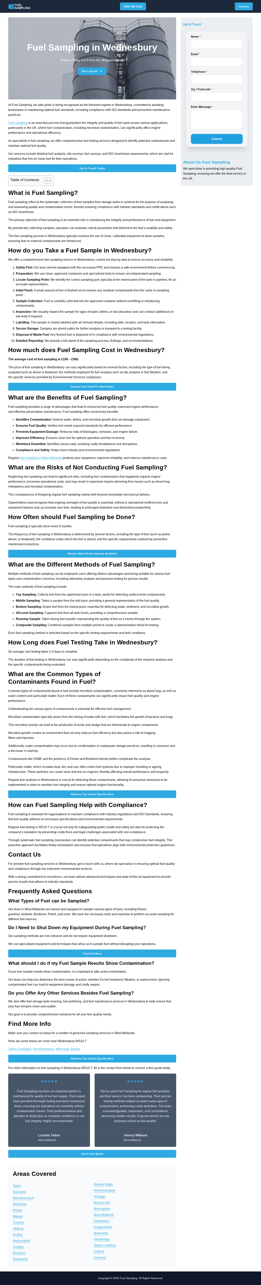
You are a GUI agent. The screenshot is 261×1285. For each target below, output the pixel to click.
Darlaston (24, 1049)
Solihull (99, 1251)
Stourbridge (102, 1239)
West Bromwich (43, 1049)
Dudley (18, 1234)
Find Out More (92, 953)
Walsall (18, 1216)
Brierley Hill (102, 1202)
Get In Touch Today (92, 168)
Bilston (75, 1049)
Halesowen (101, 1221)
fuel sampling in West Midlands (41, 458)
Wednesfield (21, 1240)
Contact (244, 6)
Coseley (18, 1222)
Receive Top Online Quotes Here (92, 794)
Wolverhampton (104, 1190)
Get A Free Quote (92, 1153)
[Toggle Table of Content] (45, 180)
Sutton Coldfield (105, 1245)
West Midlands (104, 1214)
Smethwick (20, 1259)
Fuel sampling (18, 122)
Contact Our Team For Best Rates (92, 386)
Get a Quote (89, 71)
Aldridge (99, 1196)
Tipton (12, 1049)
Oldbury (18, 1228)
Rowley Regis (103, 1184)
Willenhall (62, 1049)
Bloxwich (19, 1253)
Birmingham (102, 1208)
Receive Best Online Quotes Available (92, 553)
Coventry (100, 1257)
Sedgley (18, 1247)
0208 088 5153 (133, 6)
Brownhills (101, 1233)
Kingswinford (103, 1227)
